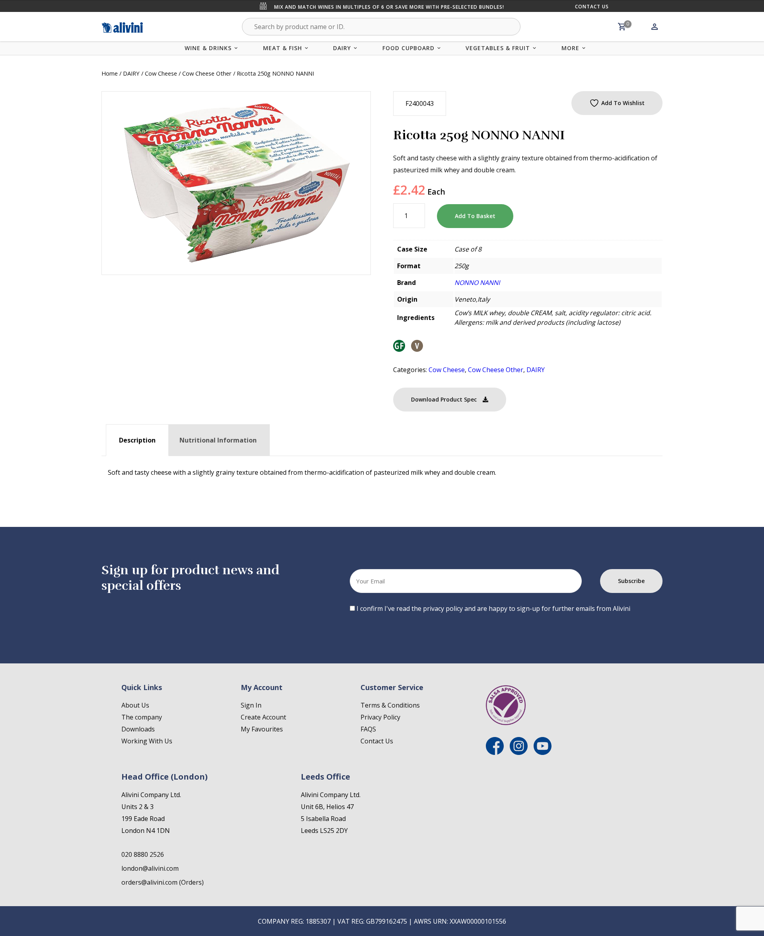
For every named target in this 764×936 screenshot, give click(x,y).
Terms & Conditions (390, 705)
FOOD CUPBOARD (408, 48)
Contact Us (592, 6)
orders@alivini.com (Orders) (162, 882)
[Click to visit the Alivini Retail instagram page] (519, 752)
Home (109, 73)
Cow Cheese (161, 73)
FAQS (368, 729)
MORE (570, 48)
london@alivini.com (150, 868)
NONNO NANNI (477, 282)
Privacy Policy (380, 717)
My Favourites (262, 729)
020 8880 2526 (142, 854)
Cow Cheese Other (207, 73)
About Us (135, 705)
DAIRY (342, 48)
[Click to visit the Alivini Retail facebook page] (495, 752)
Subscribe (631, 581)
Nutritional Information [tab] (218, 440)
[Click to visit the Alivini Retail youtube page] (543, 752)
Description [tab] (137, 440)
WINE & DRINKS (208, 48)
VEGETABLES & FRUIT (498, 48)
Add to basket (475, 216)
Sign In (251, 705)
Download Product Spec (444, 399)
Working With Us (146, 741)
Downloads (138, 729)
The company (141, 717)
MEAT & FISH (282, 48)
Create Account (263, 717)
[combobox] (381, 26)
